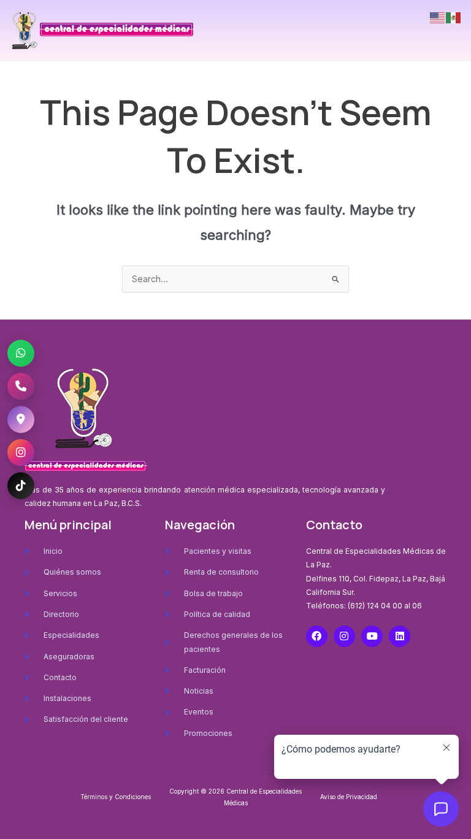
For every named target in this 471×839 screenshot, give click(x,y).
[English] (438, 17)
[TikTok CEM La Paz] (20, 485)
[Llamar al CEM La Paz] (20, 386)
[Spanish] (454, 17)
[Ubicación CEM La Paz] (20, 419)
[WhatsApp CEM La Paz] (20, 353)
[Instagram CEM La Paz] (20, 452)
